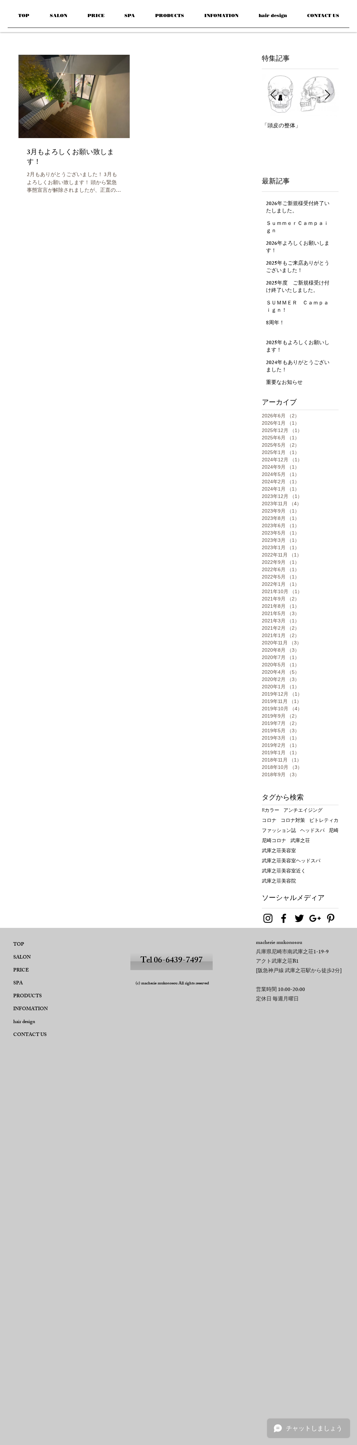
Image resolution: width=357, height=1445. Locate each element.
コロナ (269, 820)
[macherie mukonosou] (268, 918)
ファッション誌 (279, 830)
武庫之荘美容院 (279, 881)
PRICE (21, 970)
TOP (18, 944)
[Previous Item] (273, 95)
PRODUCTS (27, 996)
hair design (24, 1022)
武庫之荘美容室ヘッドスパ (291, 861)
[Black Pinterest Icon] (331, 918)
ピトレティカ (324, 820)
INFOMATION (30, 1009)
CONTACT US (30, 1035)
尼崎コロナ (274, 840)
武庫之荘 (300, 840)
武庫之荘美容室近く (284, 871)
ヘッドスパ (312, 830)
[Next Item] (327, 95)
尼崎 (334, 830)
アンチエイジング (302, 810)
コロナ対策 (293, 820)
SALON (22, 957)
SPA (18, 983)
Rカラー (270, 810)
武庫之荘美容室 (279, 851)
